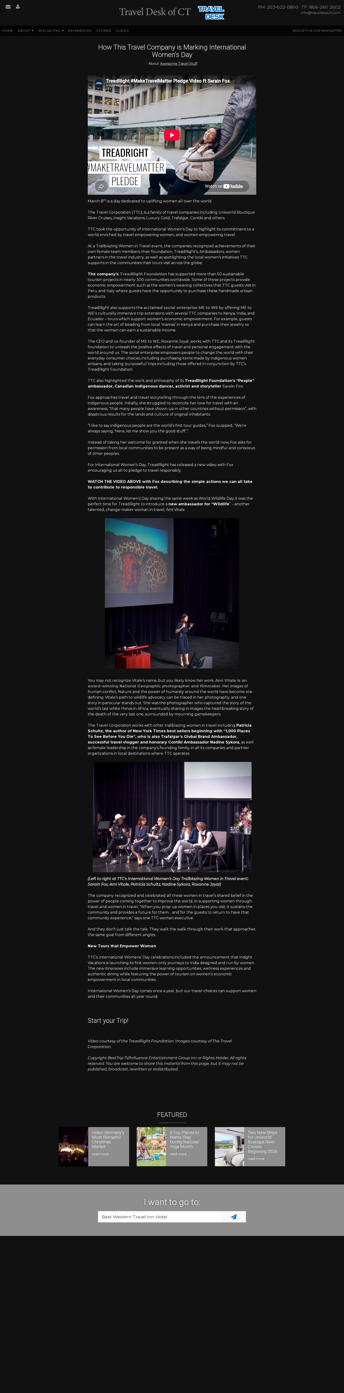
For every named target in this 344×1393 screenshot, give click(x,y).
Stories (103, 30)
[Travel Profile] (17, 7)
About (24, 30)
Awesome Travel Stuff (178, 63)
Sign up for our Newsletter (317, 30)
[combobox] (159, 1216)
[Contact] (7, 7)
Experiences (80, 30)
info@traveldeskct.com (320, 13)
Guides (122, 30)
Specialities (49, 30)
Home (7, 30)
